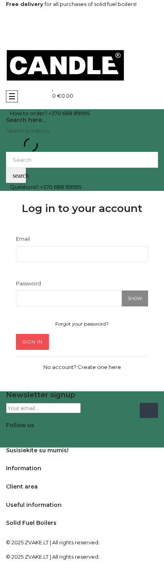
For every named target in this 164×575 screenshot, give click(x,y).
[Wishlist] (53, 87)
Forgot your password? (82, 324)
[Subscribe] (149, 410)
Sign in (32, 342)
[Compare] (49, 87)
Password (28, 283)
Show (135, 298)
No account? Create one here (82, 367)
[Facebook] (12, 438)
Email (23, 238)
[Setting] (82, 18)
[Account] (82, 38)
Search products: (28, 131)
